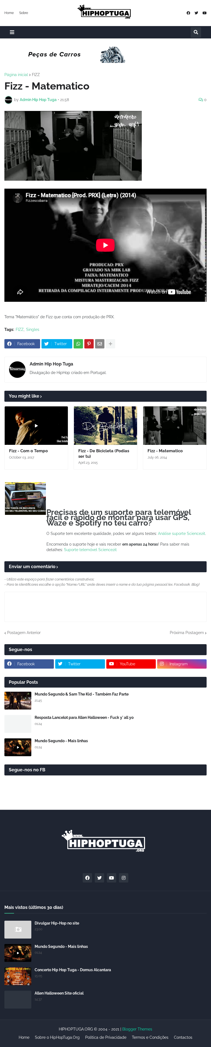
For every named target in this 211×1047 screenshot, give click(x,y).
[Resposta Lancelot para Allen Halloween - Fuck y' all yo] (17, 724)
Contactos (183, 1037)
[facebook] (188, 13)
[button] (12, 32)
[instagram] (123, 878)
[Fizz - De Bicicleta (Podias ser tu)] (105, 425)
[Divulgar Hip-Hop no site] (17, 930)
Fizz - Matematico (165, 450)
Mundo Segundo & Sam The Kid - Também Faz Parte (82, 694)
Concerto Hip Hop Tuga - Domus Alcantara (73, 970)
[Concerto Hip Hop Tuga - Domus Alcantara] (17, 976)
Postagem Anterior (24, 632)
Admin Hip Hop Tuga (51, 364)
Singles (32, 329)
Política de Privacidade (105, 1037)
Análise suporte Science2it (181, 533)
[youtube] (204, 13)
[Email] (99, 343)
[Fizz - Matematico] (174, 425)
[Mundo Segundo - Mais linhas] (17, 747)
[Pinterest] (89, 343)
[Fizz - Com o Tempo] (36, 425)
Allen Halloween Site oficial (59, 993)
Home (9, 13)
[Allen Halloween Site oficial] (17, 1000)
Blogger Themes (137, 1029)
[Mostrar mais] (110, 343)
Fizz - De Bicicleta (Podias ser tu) (103, 453)
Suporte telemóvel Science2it (90, 550)
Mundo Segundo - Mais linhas (61, 741)
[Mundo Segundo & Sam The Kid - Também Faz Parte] (17, 701)
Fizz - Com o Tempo (28, 450)
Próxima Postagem (187, 632)
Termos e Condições (150, 1037)
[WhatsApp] (78, 343)
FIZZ (36, 75)
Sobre (23, 13)
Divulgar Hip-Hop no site (57, 923)
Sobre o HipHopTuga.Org (57, 1037)
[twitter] (196, 13)
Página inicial (16, 75)
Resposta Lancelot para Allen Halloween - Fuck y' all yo (84, 717)
